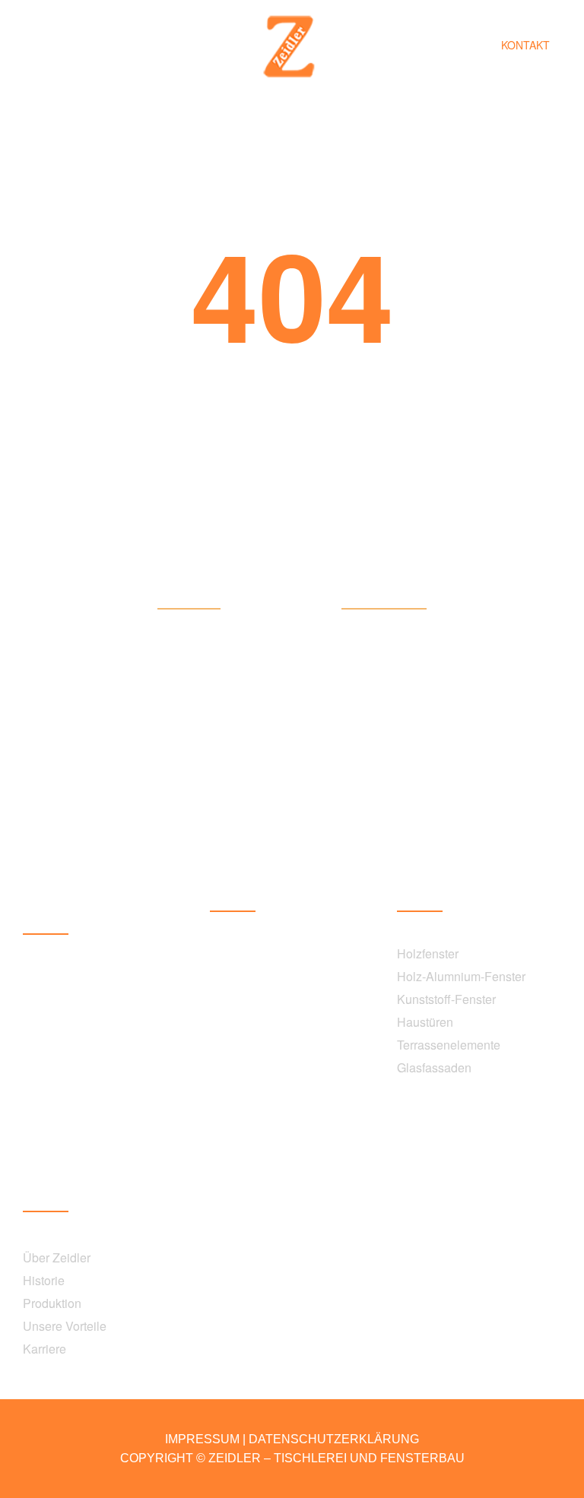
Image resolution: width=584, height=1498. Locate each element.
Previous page (384, 598)
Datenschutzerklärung (334, 1439)
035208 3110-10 (67, 1060)
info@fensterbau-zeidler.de (95, 1152)
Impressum (202, 1439)
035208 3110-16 (254, 1019)
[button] (525, 45)
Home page (189, 598)
